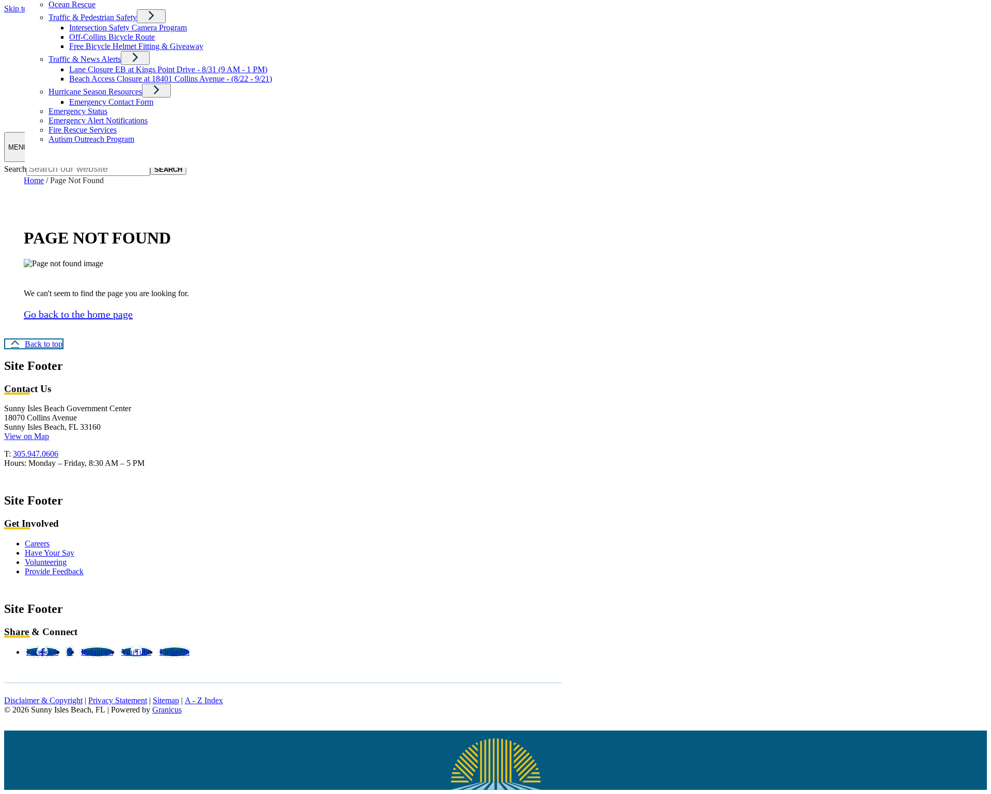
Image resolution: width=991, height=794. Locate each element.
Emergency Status (78, 111)
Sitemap (166, 700)
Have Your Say (49, 552)
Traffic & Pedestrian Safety (93, 17)
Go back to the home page (78, 314)
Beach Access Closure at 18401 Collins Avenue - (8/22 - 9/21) (170, 78)
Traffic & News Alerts (85, 59)
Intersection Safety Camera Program (128, 27)
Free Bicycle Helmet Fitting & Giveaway (136, 46)
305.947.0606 (35, 453)
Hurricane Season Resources (95, 91)
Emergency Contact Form (111, 102)
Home (34, 180)
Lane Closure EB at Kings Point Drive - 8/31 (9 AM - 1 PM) (168, 69)
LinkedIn (174, 651)
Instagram (97, 651)
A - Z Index (204, 700)
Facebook (42, 651)
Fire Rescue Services (83, 129)
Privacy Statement (117, 700)
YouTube (136, 651)
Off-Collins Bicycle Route (112, 37)
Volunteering (46, 562)
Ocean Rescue (72, 4)
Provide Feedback (54, 571)
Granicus (167, 709)
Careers (37, 543)
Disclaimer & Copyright (43, 700)
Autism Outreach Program (91, 139)
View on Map (26, 436)
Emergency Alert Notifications (98, 120)
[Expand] (151, 16)
